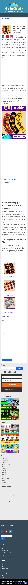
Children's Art (5, 460)
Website (3, 333)
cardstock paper (17, 232)
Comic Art (4, 462)
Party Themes (5, 458)
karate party (4, 515)
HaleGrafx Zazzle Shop (7, 552)
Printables (8, 21)
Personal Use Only (11, 179)
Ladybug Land (5, 550)
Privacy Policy (5, 568)
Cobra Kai (4, 489)
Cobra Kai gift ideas (11, 247)
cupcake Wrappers (6, 503)
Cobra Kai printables (17, 54)
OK (25, 583)
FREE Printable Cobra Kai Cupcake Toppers (9, 294)
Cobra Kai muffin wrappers (8, 497)
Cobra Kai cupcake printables (9, 493)
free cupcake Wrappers (7, 511)
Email (3, 326)
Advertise (4, 564)
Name (3, 320)
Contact (3, 577)
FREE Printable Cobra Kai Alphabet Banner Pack (9, 277)
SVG (3, 476)
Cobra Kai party (5, 499)
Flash (3, 466)
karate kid (4, 513)
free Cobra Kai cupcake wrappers (10, 507)
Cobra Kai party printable (8, 501)
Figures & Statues (6, 464)
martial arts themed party (8, 517)
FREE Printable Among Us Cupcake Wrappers (9, 311)
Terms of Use (5, 570)
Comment (4, 339)
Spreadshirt (4, 474)
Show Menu (14, 15)
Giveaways (4, 468)
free (3, 505)
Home (3, 21)
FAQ (3, 566)
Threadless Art (5, 478)
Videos (3, 575)
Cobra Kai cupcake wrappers (8, 495)
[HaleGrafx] (14, 11)
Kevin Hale (23, 30)
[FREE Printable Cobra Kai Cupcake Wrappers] (7, 29)
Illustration (4, 470)
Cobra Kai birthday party (7, 491)
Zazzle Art (4, 482)
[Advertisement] (14, 72)
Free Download (6, 176)
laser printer (11, 221)
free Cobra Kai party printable (9, 509)
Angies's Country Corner (7, 555)
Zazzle (3, 548)
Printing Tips (5, 573)
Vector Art (4, 480)
